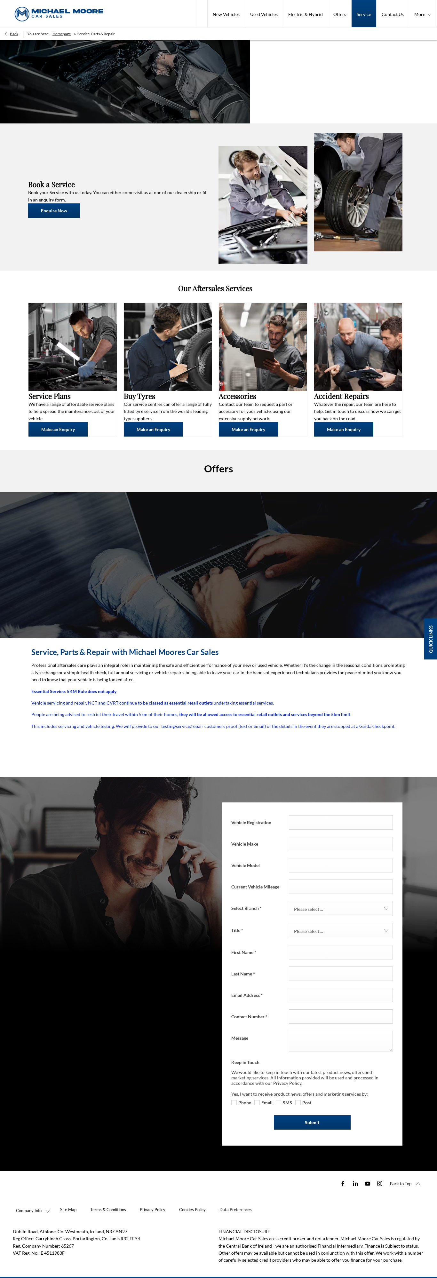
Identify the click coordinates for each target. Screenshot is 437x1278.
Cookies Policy (192, 1209)
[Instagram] (380, 1183)
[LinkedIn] (355, 1183)
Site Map (68, 1209)
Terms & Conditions (108, 1209)
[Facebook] (343, 1183)
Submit (312, 1122)
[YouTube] (367, 1183)
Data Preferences (235, 1209)
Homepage (61, 33)
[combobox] (341, 908)
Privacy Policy (152, 1209)
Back (14, 33)
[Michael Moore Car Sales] (59, 14)
